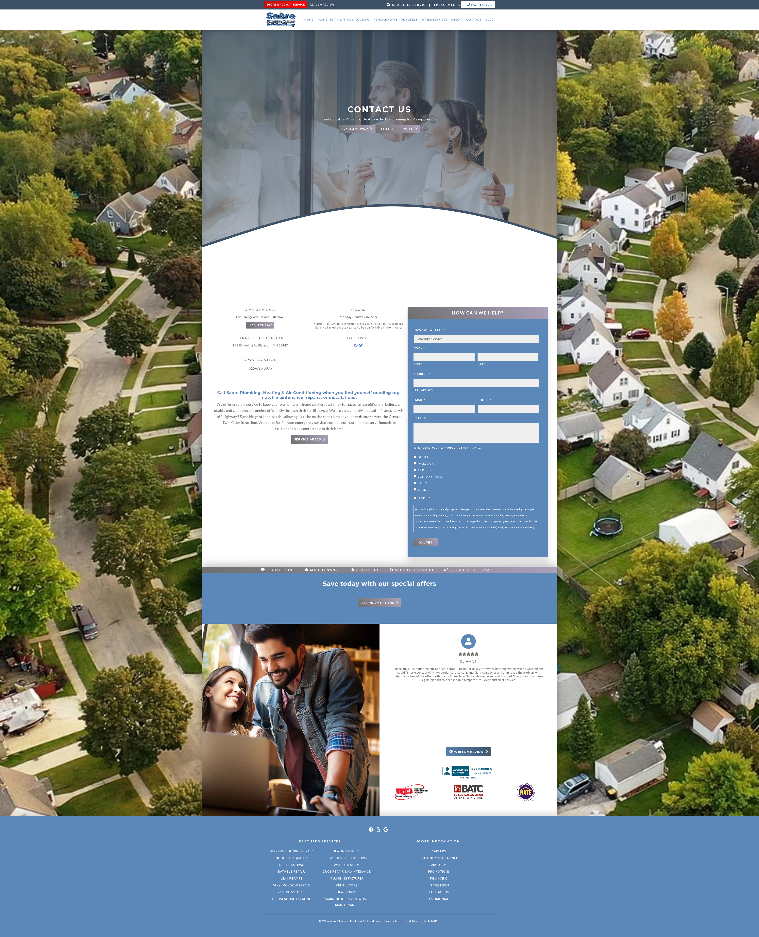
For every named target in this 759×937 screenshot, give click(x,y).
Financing (367, 570)
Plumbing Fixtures (346, 878)
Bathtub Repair (291, 871)
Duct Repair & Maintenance (347, 871)
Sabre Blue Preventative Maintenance (346, 902)
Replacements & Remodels (395, 19)
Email (419, 400)
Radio (422, 483)
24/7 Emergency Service (285, 4)
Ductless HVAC (291, 865)
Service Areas (307, 439)
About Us (439, 865)
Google (424, 457)
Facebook (426, 463)
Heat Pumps (347, 892)
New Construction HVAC (346, 858)
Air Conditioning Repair (291, 851)
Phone (484, 400)
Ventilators (346, 885)
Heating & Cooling (353, 19)
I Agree (424, 498)
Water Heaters (347, 865)
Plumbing (325, 19)
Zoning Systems (291, 892)
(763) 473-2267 (482, 5)
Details (419, 418)
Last (481, 364)
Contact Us (439, 892)
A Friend (424, 470)
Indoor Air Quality (291, 858)
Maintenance (325, 570)
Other (423, 489)
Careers (439, 851)
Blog (490, 19)
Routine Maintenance (439, 858)
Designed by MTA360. (426, 921)
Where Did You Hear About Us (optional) (447, 447)
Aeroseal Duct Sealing (292, 899)
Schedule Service (414, 570)
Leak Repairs (291, 878)
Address (421, 374)
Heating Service (347, 851)
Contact (474, 19)
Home (308, 19)
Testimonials (439, 899)
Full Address (424, 390)
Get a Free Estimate (471, 570)
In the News (439, 885)
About (456, 19)
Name (419, 347)
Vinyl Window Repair (291, 885)
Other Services (434, 19)
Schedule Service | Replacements (426, 5)
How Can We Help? (430, 329)
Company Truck (430, 476)
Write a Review (469, 751)
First (418, 364)
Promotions (280, 570)
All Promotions (377, 603)
